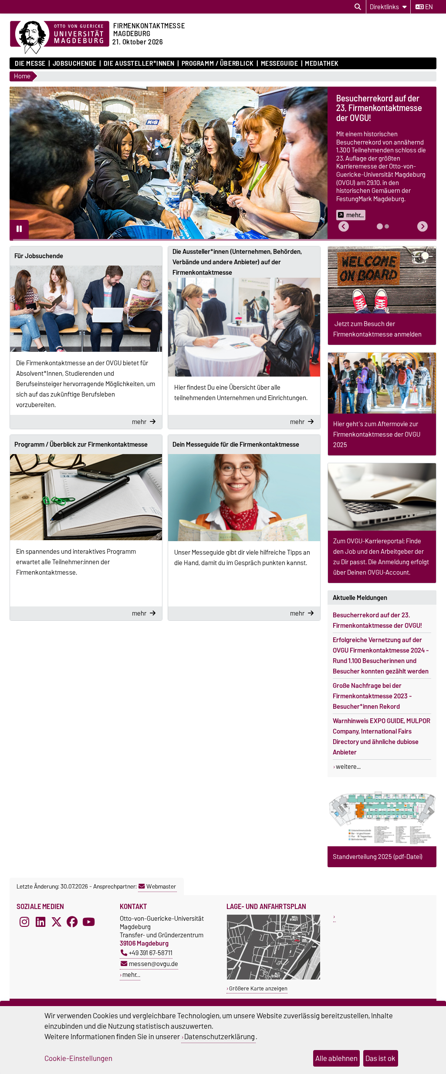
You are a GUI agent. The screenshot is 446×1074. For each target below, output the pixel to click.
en (428, 7)
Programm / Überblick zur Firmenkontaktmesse (81, 444)
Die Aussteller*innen (139, 63)
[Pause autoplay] (19, 229)
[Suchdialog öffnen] (358, 7)
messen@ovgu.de (153, 963)
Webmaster (161, 886)
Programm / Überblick (218, 63)
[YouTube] (88, 922)
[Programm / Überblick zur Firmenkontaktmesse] (86, 497)
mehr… (131, 974)
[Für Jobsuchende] (86, 309)
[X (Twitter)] (56, 922)
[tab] (380, 226)
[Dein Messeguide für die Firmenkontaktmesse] (244, 498)
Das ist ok (380, 1058)
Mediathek (322, 63)
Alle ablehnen (336, 1058)
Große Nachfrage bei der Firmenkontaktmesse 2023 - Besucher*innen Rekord (372, 696)
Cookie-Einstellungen (78, 1058)
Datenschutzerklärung (219, 1036)
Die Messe (30, 63)
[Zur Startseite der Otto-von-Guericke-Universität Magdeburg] (60, 37)
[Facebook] (72, 922)
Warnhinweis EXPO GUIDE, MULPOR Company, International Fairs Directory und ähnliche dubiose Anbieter (381, 737)
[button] (344, 226)
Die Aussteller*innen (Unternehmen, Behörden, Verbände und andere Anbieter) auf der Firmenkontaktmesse (237, 262)
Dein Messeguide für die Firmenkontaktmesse (235, 444)
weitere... (348, 766)
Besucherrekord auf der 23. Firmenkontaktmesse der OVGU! (377, 620)
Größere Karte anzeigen (258, 988)
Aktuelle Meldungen (360, 598)
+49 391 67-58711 (150, 952)
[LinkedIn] (40, 922)
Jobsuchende (75, 63)
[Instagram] (24, 922)
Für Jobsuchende (38, 256)
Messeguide (279, 63)
